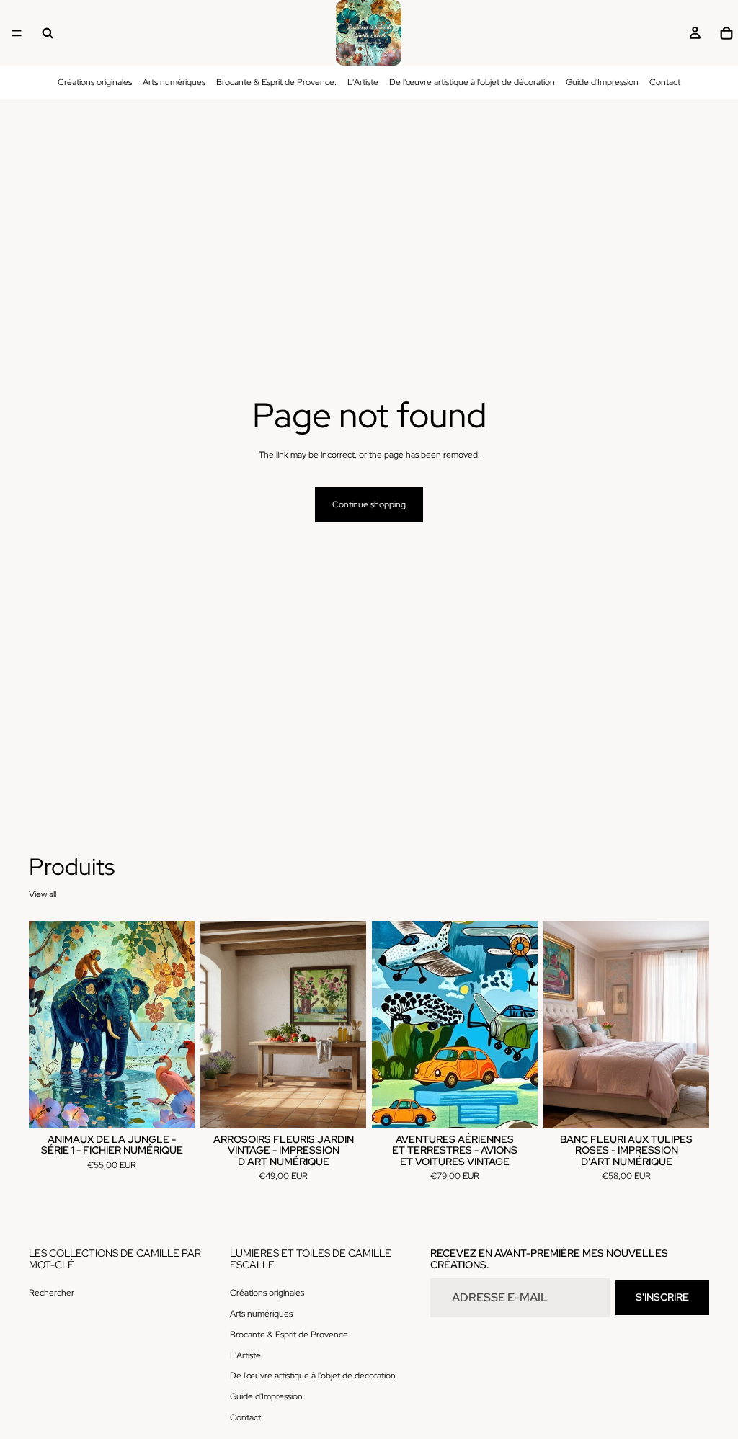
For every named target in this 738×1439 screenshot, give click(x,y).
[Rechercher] (47, 33)
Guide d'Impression (602, 82)
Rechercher (51, 1292)
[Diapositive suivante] (179, 1025)
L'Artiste (362, 82)
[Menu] (16, 33)
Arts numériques (174, 82)
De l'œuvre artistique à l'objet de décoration (472, 82)
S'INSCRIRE (662, 1297)
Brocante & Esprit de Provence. (276, 82)
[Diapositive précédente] (45, 1025)
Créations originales (95, 82)
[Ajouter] (172, 1106)
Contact (664, 82)
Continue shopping (369, 504)
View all (42, 894)
